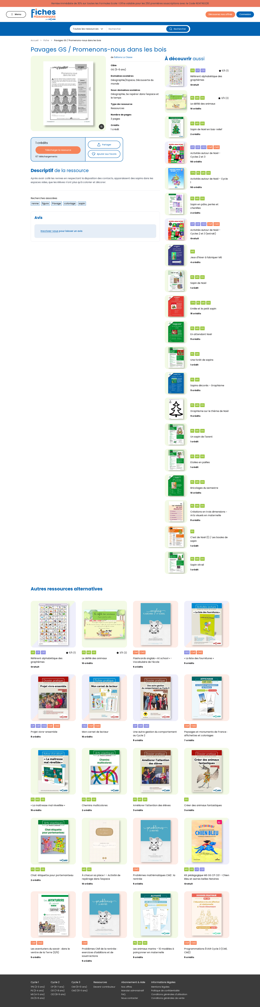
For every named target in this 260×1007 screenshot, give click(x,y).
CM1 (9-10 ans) (79, 986)
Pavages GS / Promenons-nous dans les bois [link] (77, 40)
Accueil (34, 40)
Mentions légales (160, 986)
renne (35, 203)
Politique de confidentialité (165, 990)
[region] (68, 93)
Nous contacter (129, 998)
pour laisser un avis (61, 231)
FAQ (123, 994)
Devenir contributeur (104, 986)
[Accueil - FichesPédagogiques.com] (43, 14)
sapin (82, 203)
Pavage (56, 203)
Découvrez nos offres (220, 14)
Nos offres (126, 986)
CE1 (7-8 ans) (58, 990)
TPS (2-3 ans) (38, 986)
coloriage (69, 203)
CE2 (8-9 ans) (58, 994)
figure (45, 203)
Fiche (46, 40)
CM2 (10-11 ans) (79, 990)
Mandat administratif (132, 990)
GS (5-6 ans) (38, 998)
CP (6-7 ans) (57, 986)
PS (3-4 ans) (37, 990)
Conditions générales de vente (167, 998)
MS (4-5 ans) (38, 994)
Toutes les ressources (86, 29)
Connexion (245, 14)
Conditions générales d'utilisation (169, 994)
